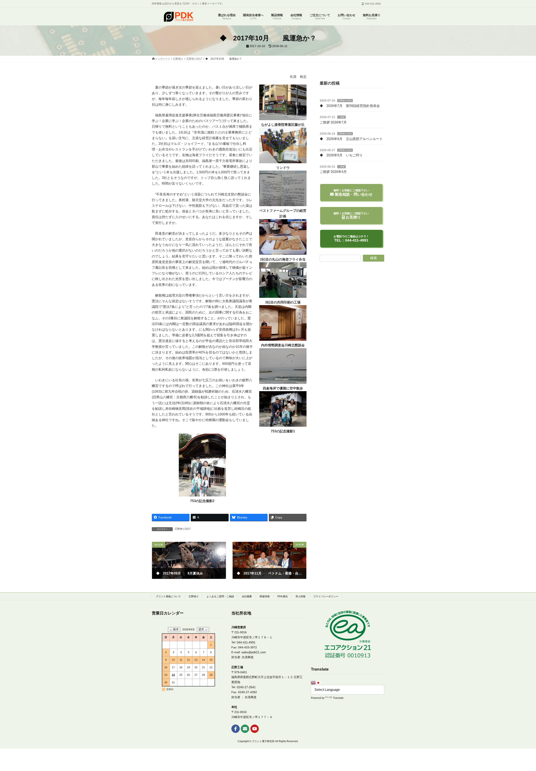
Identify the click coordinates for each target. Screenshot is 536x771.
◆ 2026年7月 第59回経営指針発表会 (350, 106)
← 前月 (174, 629)
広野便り (194, 596)
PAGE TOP (520, 744)
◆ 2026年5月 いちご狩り (341, 155)
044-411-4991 (246, 642)
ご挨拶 (341, 117)
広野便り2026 (345, 100)
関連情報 (265, 596)
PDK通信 (282, 596)
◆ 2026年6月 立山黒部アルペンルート (351, 138)
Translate (338, 697)
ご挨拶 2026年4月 (333, 171)
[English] (313, 682)
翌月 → (202, 629)
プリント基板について (168, 596)
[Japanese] (318, 682)
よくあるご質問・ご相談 (220, 596)
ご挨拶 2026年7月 (333, 122)
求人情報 (300, 596)
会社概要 (247, 596)
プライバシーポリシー (325, 596)
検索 (373, 258)
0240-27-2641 (246, 687)
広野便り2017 (183, 528)
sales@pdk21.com (253, 652)
